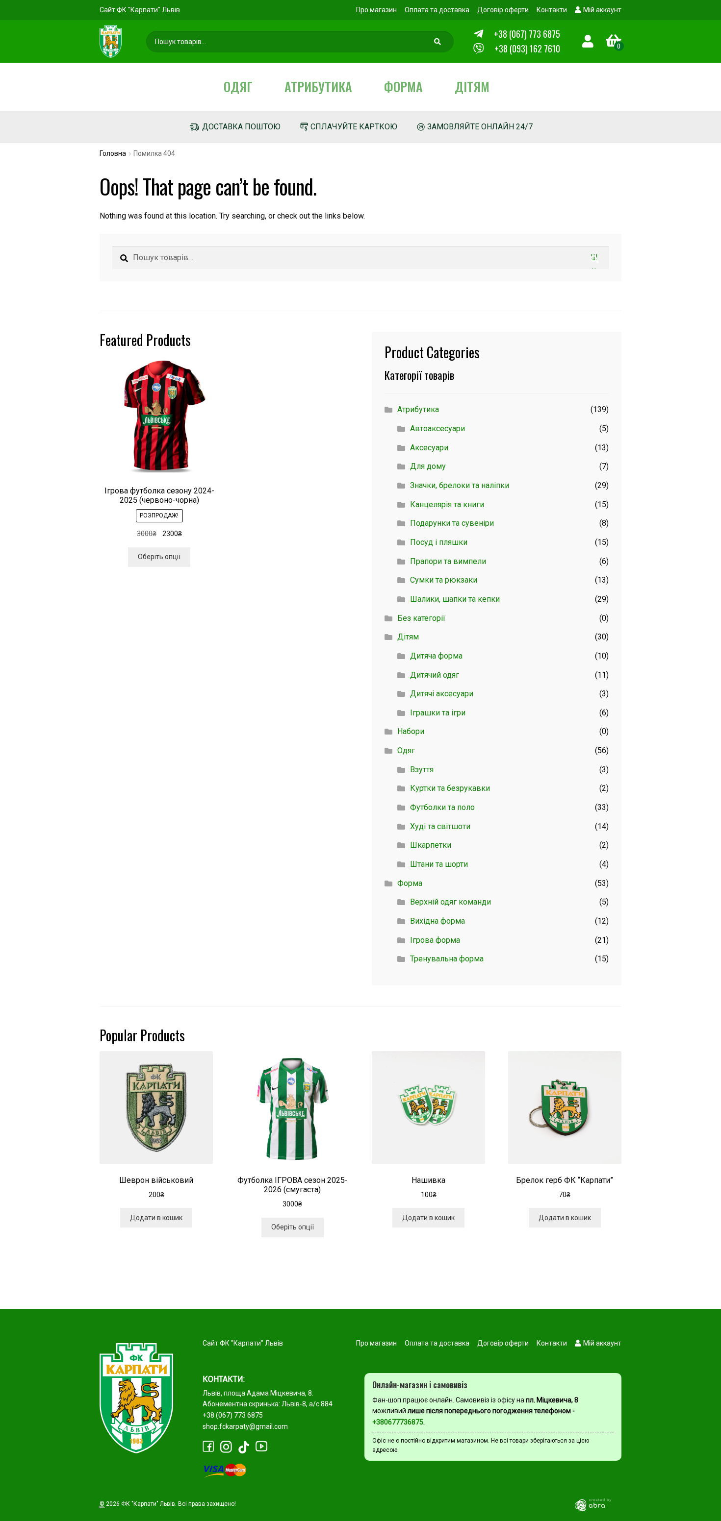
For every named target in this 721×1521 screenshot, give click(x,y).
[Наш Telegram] (478, 34)
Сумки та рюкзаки (443, 580)
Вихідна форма (437, 921)
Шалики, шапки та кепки (455, 599)
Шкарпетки (430, 845)
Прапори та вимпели (448, 561)
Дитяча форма (436, 656)
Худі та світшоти (440, 826)
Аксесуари (429, 447)
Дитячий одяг (434, 675)
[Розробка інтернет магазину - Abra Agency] (596, 1504)
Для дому (428, 466)
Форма (403, 86)
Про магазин (376, 10)
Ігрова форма (435, 940)
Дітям (472, 86)
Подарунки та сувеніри (452, 523)
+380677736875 (397, 1422)
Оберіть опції (159, 557)
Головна (113, 153)
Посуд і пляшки (438, 542)
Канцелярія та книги (447, 504)
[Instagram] (226, 1447)
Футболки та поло (442, 807)
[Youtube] (261, 1446)
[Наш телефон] (478, 48)
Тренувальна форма (447, 958)
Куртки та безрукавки (450, 788)
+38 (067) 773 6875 (527, 33)
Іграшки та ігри (437, 712)
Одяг (238, 86)
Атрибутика (318, 86)
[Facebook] (208, 1446)
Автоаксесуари (437, 428)
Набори (410, 731)
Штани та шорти (439, 864)
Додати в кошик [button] (156, 1218)
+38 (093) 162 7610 (527, 48)
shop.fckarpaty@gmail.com (245, 1426)
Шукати (439, 44)
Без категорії (421, 618)
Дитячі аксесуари (441, 693)
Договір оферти (503, 10)
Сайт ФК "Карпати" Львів (140, 10)
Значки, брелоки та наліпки (459, 485)
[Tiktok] (244, 1447)
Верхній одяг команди (450, 902)
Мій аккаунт (602, 10)
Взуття (422, 769)
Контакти (552, 10)
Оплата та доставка (437, 10)
